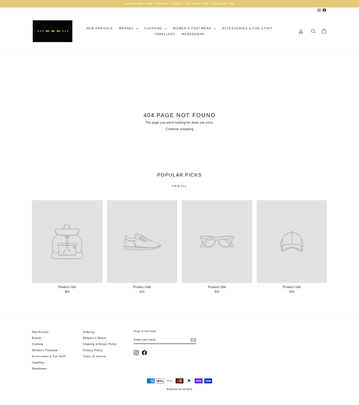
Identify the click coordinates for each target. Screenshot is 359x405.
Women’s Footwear (193, 28)
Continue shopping (179, 129)
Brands (127, 28)
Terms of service (94, 356)
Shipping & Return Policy (100, 344)
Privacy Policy (93, 350)
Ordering (88, 332)
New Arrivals (99, 28)
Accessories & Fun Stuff (247, 28)
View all (179, 186)
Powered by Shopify (179, 389)
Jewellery (164, 34)
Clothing (154, 28)
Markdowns (193, 34)
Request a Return (94, 338)
